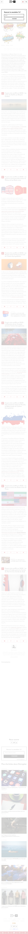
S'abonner (14, 18)
